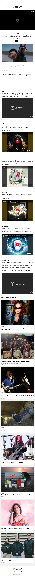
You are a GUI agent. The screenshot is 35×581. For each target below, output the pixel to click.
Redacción (3, 364)
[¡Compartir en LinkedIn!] (18, 66)
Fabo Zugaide (4, 497)
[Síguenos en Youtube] (19, 571)
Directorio (14, 574)
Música (17, 33)
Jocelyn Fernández (5, 464)
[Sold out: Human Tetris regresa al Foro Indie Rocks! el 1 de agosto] (17, 545)
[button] (1, 1)
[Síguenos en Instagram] (14, 571)
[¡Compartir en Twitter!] (15, 66)
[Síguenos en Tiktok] (21, 571)
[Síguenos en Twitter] (16, 571)
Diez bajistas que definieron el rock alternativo (12, 462)
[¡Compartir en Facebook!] (11, 66)
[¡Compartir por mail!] (24, 66)
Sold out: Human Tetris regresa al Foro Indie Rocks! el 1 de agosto (16, 560)
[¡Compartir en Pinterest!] (21, 66)
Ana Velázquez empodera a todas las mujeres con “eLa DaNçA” (15, 528)
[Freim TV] (17, 6)
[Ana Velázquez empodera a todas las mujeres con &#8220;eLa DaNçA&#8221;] (17, 513)
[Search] (33, 1)
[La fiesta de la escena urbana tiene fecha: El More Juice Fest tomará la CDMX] (17, 413)
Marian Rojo (4, 530)
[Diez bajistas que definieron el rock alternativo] (17, 447)
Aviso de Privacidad (19, 574)
